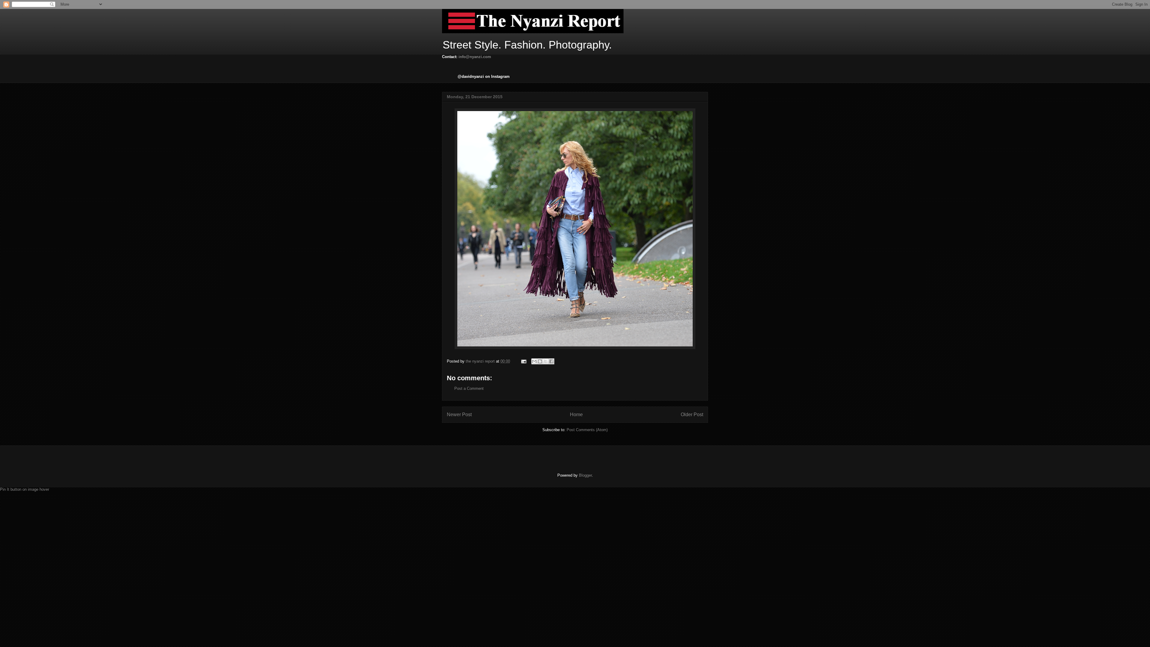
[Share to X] (546, 361)
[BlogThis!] (540, 361)
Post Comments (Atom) (587, 430)
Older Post (692, 414)
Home (576, 414)
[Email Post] (523, 361)
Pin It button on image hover (24, 489)
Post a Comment (469, 388)
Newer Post (459, 414)
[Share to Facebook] (551, 361)
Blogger (585, 475)
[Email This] (534, 361)
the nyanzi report (481, 361)
